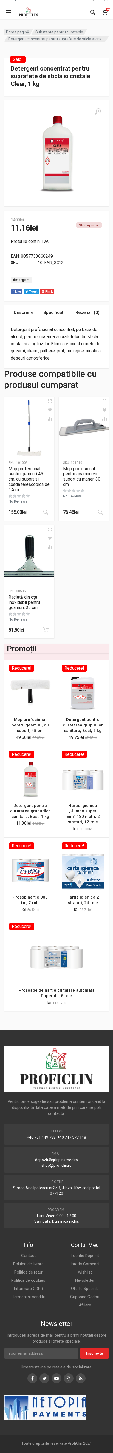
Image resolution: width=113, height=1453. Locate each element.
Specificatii (54, 312)
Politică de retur (28, 1272)
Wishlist (85, 1272)
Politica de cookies (28, 1280)
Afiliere (85, 1305)
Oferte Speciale (85, 1288)
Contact (28, 1255)
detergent (21, 280)
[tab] (23, 312)
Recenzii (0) (87, 312)
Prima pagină (17, 32)
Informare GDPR (28, 1288)
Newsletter (85, 1280)
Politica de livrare (28, 1263)
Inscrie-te (94, 1353)
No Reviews (18, 501)
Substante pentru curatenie (59, 32)
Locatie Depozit (85, 1255)
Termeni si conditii (28, 1296)
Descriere (23, 312)
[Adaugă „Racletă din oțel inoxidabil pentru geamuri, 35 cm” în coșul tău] (46, 630)
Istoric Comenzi (84, 1263)
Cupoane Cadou (84, 1296)
